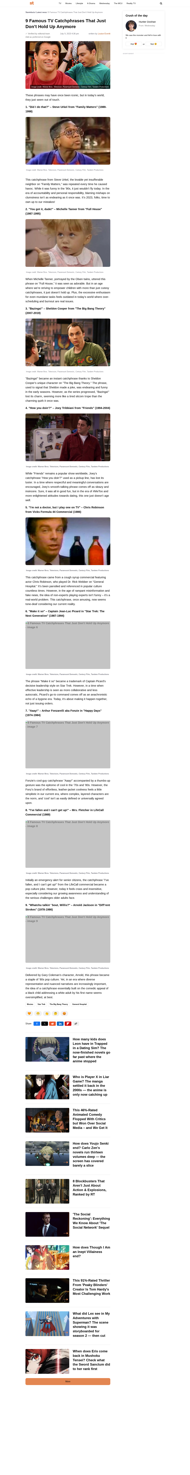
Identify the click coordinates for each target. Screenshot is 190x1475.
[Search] (161, 3)
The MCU (118, 3)
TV (60, 3)
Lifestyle (79, 3)
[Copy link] (75, 1024)
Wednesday (104, 3)
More (67, 1381)
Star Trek (41, 1004)
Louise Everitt (104, 33)
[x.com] (44, 1024)
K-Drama (91, 3)
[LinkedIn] (60, 1024)
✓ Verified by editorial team (37, 33)
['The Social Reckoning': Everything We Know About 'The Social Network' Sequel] (67, 1224)
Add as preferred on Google (37, 37)
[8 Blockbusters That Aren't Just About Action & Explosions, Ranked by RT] (67, 1191)
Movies (68, 3)
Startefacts (30, 12)
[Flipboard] (68, 1024)
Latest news (41, 12)
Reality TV (131, 3)
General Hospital (79, 1004)
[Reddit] (52, 1024)
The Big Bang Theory (59, 1004)
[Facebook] (37, 1024)
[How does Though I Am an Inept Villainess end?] (67, 1257)
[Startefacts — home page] (32, 3)
